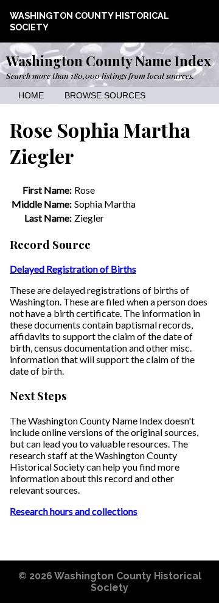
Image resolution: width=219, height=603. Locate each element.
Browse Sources (104, 95)
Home (31, 95)
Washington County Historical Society (127, 581)
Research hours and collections (73, 511)
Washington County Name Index (108, 61)
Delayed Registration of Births (73, 268)
